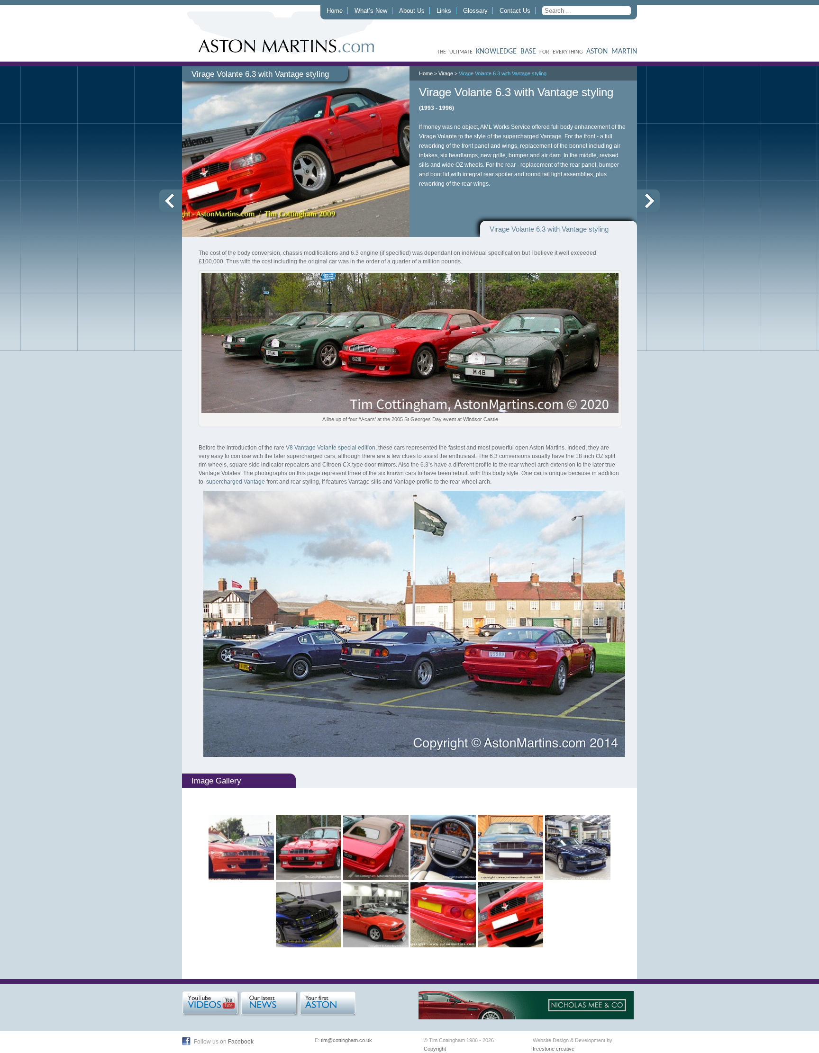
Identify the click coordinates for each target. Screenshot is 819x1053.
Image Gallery (216, 780)
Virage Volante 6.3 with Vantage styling (502, 73)
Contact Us (515, 10)
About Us (412, 10)
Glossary (475, 10)
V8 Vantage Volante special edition (330, 447)
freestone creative (553, 1049)
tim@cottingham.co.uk (346, 1040)
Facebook (241, 1041)
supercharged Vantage (235, 481)
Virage (445, 73)
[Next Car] (648, 200)
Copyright (435, 1049)
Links (444, 10)
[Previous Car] (170, 200)
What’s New (371, 10)
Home (335, 10)
